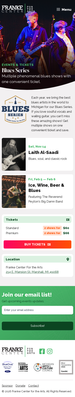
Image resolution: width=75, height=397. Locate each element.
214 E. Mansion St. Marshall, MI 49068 (32, 272)
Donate (20, 385)
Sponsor (7, 385)
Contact (33, 385)
